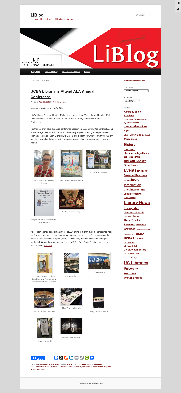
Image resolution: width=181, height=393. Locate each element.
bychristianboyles (140, 119)
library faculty (130, 197)
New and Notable (134, 212)
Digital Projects (131, 165)
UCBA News (54, 364)
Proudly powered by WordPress (90, 383)
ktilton (78, 366)
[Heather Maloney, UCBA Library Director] (44, 177)
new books (128, 216)
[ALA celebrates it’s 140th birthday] (71, 177)
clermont (129, 149)
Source (87, 71)
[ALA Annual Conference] (98, 169)
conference (62, 366)
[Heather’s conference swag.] (71, 208)
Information (132, 184)
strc (148, 229)
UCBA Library (133, 238)
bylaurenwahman (131, 122)
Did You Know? (135, 161)
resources (141, 224)
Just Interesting (134, 189)
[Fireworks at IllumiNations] (71, 334)
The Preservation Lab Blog (134, 80)
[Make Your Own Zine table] (71, 304)
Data (137, 156)
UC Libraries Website (71, 71)
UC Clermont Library (132, 253)
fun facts (127, 180)
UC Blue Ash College (131, 246)
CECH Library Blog (132, 134)
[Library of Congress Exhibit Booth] (44, 308)
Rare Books (132, 220)
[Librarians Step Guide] (44, 338)
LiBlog (37, 15)
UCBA (33, 369)
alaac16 (90, 364)
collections (129, 156)
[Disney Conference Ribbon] (98, 308)
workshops (40, 369)
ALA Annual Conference (76, 364)
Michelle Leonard (59, 102)
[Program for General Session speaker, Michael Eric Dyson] (44, 216)
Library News (137, 202)
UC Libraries (43, 364)
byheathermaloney (38, 366)
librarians (86, 366)
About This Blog (51, 71)
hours (135, 179)
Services (129, 229)
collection (48, 245)
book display (128, 119)
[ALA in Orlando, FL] (71, 273)
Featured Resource (135, 175)
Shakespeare (141, 229)
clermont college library (136, 153)
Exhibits (142, 170)
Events (130, 170)
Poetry (136, 216)
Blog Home (35, 71)
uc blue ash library (135, 249)
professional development (101, 366)
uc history (130, 257)
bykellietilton (52, 366)
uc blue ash (129, 242)
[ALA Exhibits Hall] (99, 269)
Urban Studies (133, 277)
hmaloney (72, 366)
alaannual (98, 364)
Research (129, 224)
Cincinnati (146, 135)
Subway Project (129, 234)
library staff (131, 208)
